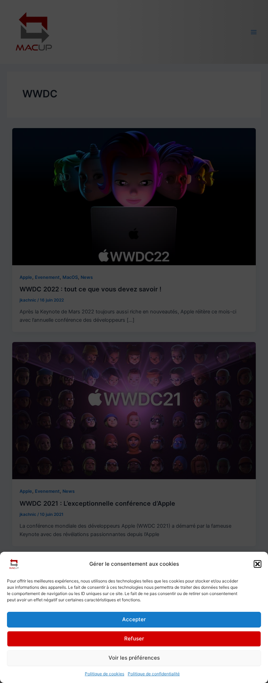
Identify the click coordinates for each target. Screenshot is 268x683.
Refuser (134, 638)
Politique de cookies (104, 673)
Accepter (134, 619)
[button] (257, 563)
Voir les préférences (134, 657)
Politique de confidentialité (154, 673)
